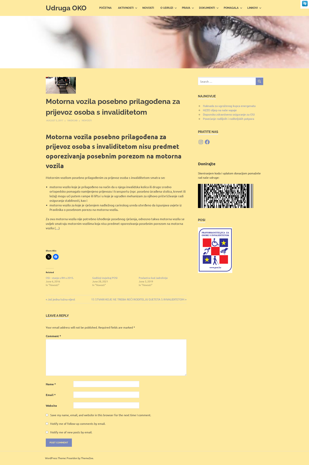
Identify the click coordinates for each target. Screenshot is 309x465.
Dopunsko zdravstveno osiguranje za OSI (229, 114)
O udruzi (166, 7)
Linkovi (252, 7)
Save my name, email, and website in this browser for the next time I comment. (100, 415)
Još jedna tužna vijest (61, 299)
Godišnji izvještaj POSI (104, 277)
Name (51, 384)
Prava (186, 7)
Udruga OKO (66, 8)
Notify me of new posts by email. (71, 432)
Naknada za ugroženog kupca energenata (229, 105)
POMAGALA (231, 7)
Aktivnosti (126, 7)
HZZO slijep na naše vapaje (220, 110)
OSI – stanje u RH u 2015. (60, 277)
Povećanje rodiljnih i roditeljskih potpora (228, 118)
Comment (53, 336)
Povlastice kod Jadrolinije (153, 277)
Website (51, 405)
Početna (105, 7)
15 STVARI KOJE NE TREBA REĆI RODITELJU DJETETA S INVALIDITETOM (137, 299)
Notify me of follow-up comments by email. (78, 423)
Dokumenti (207, 7)
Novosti (148, 7)
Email (51, 395)
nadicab (72, 120)
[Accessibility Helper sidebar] (304, 4)
